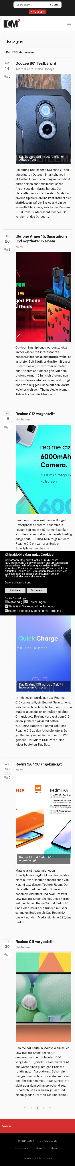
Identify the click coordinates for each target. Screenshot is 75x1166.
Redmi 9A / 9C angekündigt (38, 764)
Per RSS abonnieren (20, 52)
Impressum (21, 1148)
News (19, 246)
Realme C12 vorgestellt (35, 414)
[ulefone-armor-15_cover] (43, 296)
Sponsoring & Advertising (37, 1157)
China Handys (44, 69)
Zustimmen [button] (37, 590)
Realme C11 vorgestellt (34, 941)
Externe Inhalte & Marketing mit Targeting (34, 610)
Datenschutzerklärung (47, 1148)
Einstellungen (37, 602)
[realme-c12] (43, 469)
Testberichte (24, 69)
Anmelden (37, 11)
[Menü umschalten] (69, 23)
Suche (54, 4)
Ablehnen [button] (15, 590)
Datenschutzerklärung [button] (18, 582)
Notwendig (15, 602)
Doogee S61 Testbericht (35, 63)
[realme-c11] (43, 997)
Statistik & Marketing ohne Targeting (31, 606)
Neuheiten (22, 419)
